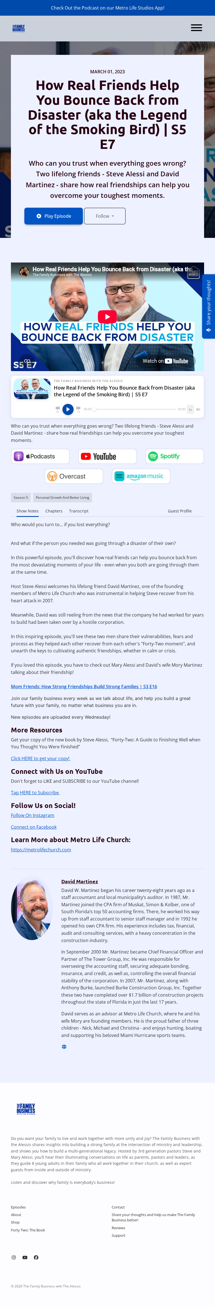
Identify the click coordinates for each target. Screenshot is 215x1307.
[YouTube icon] (25, 1257)
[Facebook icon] (36, 1257)
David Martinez (79, 881)
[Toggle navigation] (196, 28)
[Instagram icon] (14, 1257)
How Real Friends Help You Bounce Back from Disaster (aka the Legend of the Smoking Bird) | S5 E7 (107, 114)
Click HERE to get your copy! (41, 758)
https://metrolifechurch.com (41, 850)
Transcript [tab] (78, 511)
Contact (118, 1207)
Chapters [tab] (53, 511)
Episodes (18, 1207)
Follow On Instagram (32, 815)
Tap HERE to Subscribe (35, 793)
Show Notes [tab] (28, 511)
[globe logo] (64, 1047)
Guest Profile (180, 511)
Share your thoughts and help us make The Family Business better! (153, 1217)
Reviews (118, 1227)
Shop (15, 1222)
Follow (103, 216)
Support (118, 1235)
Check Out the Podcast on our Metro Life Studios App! (107, 8)
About (16, 1214)
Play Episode (58, 216)
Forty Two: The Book (28, 1230)
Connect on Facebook (34, 827)
